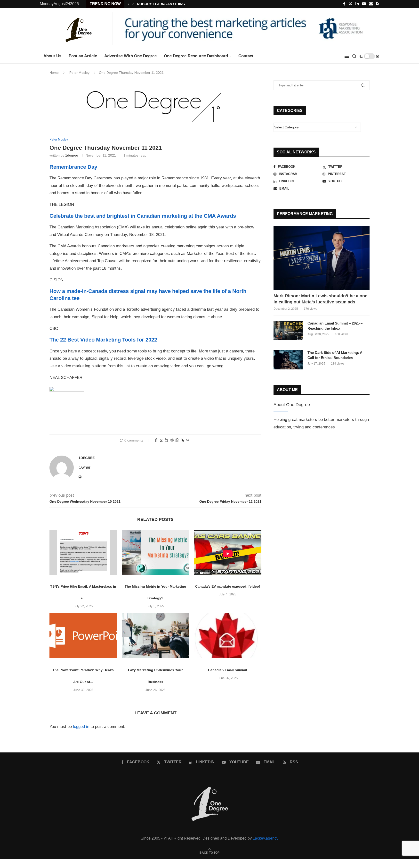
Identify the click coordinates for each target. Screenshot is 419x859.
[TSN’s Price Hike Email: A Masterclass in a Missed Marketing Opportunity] (83, 552)
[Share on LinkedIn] (166, 440)
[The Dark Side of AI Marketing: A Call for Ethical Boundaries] (288, 359)
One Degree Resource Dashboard (196, 56)
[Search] (354, 56)
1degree (71, 155)
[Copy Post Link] (182, 440)
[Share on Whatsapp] (177, 440)
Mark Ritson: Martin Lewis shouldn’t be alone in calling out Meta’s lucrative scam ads (320, 298)
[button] (128, 4)
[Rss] (377, 4)
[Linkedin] (357, 4)
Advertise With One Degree (130, 56)
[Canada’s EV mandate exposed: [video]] (227, 552)
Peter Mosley (79, 73)
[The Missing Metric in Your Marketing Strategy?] (155, 552)
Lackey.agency (265, 838)
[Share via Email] (187, 440)
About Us (52, 56)
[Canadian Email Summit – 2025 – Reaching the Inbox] (288, 330)
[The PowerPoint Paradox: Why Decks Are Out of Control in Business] (83, 635)
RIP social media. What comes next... (167, 4)
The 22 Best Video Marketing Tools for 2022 (103, 340)
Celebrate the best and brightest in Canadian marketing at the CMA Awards (142, 216)
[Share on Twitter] (161, 440)
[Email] (371, 4)
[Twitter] (350, 4)
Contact (245, 56)
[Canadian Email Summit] (227, 635)
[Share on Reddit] (172, 440)
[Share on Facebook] (156, 440)
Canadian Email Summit (227, 670)
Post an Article (83, 56)
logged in (81, 726)
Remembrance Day (73, 167)
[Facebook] (344, 4)
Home (54, 73)
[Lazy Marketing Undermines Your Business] (155, 635)
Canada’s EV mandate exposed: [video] (227, 586)
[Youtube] (364, 4)
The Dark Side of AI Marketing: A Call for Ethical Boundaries (334, 355)
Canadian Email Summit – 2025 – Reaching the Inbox (335, 325)
